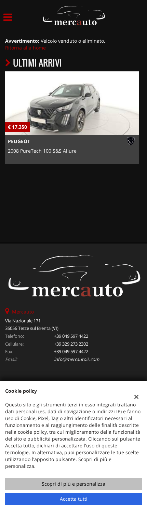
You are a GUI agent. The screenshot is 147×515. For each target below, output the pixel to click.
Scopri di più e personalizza (73, 484)
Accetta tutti (74, 499)
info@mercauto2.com (76, 359)
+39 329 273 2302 (71, 344)
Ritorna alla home (25, 47)
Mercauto (23, 311)
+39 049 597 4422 (71, 336)
